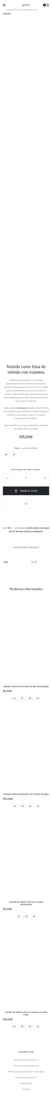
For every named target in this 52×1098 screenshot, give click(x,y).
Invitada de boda (24, 531)
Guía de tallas (26, 1083)
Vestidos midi (32, 528)
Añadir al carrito (29, 490)
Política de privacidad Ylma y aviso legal (26, 1071)
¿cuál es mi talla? (29, 448)
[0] (47, 5)
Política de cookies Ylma (26, 1077)
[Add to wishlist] (26, 504)
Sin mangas (37, 531)
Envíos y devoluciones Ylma (26, 1066)
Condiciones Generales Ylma (26, 1060)
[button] (7, 478)
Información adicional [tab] (26, 547)
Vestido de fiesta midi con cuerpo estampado (26, 903)
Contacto (26, 1089)
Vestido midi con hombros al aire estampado (26, 686)
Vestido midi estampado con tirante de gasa (26, 794)
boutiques (21, 408)
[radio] (6, 454)
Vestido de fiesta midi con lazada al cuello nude (26, 1013)
